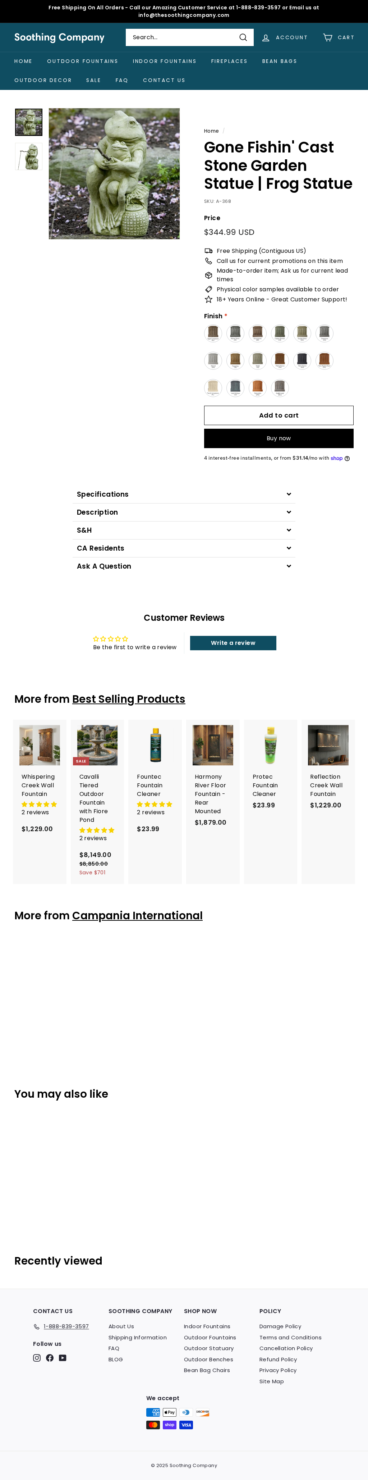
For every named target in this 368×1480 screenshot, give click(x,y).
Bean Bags (280, 61)
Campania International (137, 915)
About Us (121, 1326)
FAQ (122, 80)
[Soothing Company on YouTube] (62, 1358)
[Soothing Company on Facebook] (50, 1358)
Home (23, 61)
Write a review (233, 643)
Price (212, 218)
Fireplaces (229, 61)
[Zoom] (114, 173)
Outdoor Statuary (209, 1348)
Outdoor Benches (208, 1359)
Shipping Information (138, 1337)
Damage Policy (280, 1326)
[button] (39, 804)
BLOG (116, 1359)
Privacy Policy (278, 1370)
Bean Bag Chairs (207, 1370)
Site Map (271, 1381)
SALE (93, 80)
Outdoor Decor (43, 80)
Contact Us (164, 80)
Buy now (279, 438)
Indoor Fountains (165, 61)
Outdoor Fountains (83, 61)
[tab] (184, 494)
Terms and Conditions (290, 1337)
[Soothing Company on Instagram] (37, 1358)
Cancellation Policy (286, 1348)
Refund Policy (278, 1359)
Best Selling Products (128, 699)
